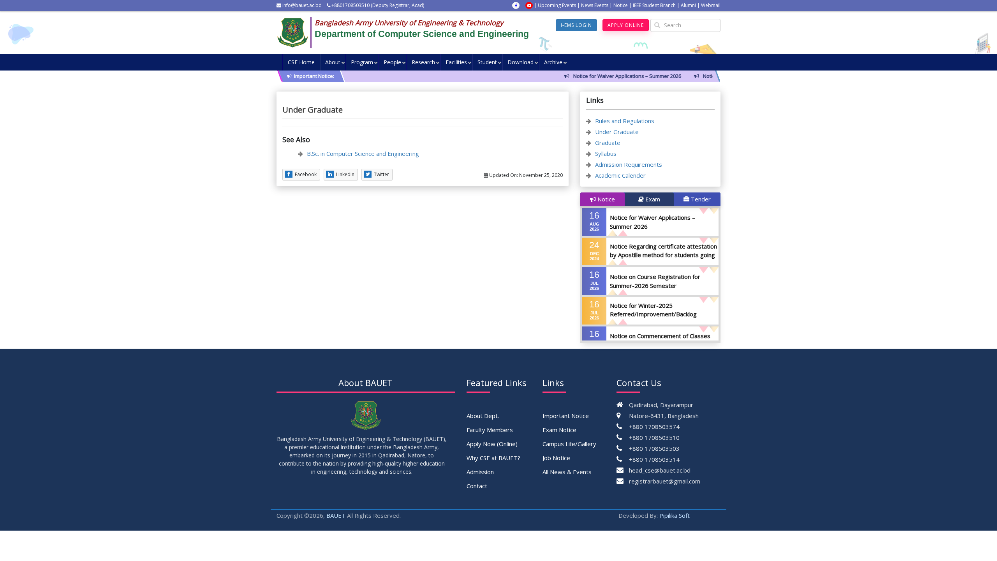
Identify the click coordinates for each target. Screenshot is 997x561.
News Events (594, 5)
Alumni (688, 5)
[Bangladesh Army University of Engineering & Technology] (296, 32)
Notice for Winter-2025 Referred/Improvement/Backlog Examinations (653, 314)
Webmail (710, 5)
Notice (620, 5)
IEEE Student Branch (654, 5)
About (332, 62)
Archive (553, 62)
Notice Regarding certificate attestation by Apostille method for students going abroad (663, 255)
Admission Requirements (628, 164)
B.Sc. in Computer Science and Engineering (363, 153)
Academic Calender (620, 175)
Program (362, 62)
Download (520, 62)
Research (423, 62)
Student (487, 62)
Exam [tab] (652, 199)
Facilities (456, 62)
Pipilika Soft (674, 515)
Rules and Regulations (624, 121)
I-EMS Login (576, 25)
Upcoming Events (557, 5)
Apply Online (626, 25)
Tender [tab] (700, 199)
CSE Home (301, 62)
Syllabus (606, 153)
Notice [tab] (605, 199)
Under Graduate (617, 132)
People (392, 62)
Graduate (607, 142)
